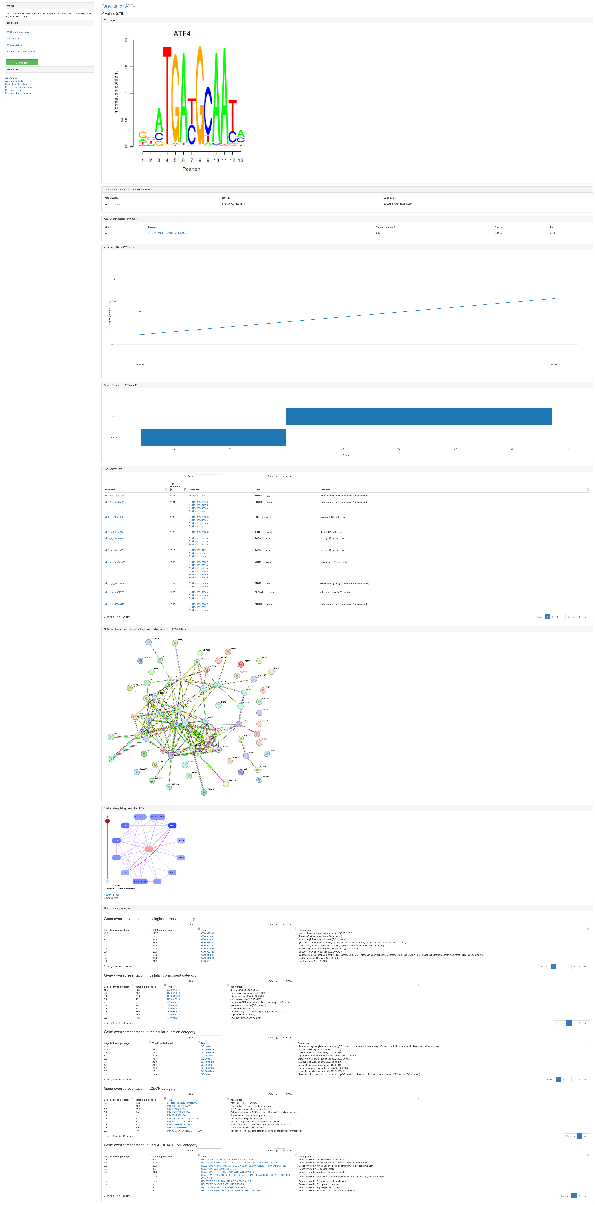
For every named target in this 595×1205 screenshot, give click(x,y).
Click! (552, 232)
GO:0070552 (173, 989)
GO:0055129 (207, 945)
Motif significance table (18, 31)
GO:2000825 (207, 948)
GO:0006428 (207, 951)
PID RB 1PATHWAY (176, 1115)
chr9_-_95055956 (114, 516)
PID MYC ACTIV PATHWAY (180, 1121)
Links (116, 204)
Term (203, 930)
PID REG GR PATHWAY (178, 1105)
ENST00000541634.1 (199, 550)
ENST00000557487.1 (199, 604)
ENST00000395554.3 (199, 526)
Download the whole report (18, 93)
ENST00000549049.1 (199, 592)
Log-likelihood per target (117, 930)
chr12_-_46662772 (114, 592)
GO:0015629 (173, 999)
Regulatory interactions (16, 83)
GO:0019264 (207, 933)
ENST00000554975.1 (199, 505)
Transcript (193, 489)
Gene (257, 489)
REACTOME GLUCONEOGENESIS (218, 1168)
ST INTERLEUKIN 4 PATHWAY (182, 1102)
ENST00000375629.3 (199, 516)
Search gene (22, 62)
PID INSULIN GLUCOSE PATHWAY (184, 1118)
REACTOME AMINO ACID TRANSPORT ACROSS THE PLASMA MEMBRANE (239, 1162)
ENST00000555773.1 (199, 501)
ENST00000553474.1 (199, 495)
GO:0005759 (173, 995)
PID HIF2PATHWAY (176, 1109)
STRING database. (176, 629)
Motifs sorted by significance (19, 87)
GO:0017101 (173, 1002)
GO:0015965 (207, 954)
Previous (539, 616)
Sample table (13, 38)
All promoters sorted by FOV (21, 51)
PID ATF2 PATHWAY (177, 1127)
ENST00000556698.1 (199, 571)
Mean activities (14, 44)
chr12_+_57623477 (114, 604)
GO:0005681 (173, 1005)
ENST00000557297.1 (199, 562)
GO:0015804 (207, 957)
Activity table (11, 77)
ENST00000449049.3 (199, 508)
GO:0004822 (207, 1061)
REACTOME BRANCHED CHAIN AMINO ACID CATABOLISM (231, 1190)
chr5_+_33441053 (114, 550)
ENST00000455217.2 (199, 553)
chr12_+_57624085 (114, 495)
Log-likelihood (175, 485)
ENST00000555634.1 (199, 607)
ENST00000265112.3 (199, 544)
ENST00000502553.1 (199, 538)
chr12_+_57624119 (114, 501)
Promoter (110, 489)
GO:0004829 (207, 1049)
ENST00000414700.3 (199, 583)
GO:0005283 (207, 1067)
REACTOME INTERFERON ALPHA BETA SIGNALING (227, 1171)
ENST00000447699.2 (199, 520)
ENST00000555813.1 (199, 565)
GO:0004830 (207, 1052)
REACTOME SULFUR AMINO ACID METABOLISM (226, 1181)
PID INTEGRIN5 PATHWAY (180, 1124)
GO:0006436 (207, 939)
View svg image (111, 894)
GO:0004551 (207, 1064)
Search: (191, 476)
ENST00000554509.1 (199, 574)
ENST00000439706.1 (199, 595)
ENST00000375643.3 (199, 523)
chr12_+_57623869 (114, 583)
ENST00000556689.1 (199, 610)
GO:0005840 (173, 1008)
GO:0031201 (173, 1017)
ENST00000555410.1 (199, 577)
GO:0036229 (207, 942)
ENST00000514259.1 (199, 541)
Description (305, 930)
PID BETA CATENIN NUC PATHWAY (185, 1130)
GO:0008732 (207, 1046)
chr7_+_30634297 (114, 532)
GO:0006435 (207, 936)
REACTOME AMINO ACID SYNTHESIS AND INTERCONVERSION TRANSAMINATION (243, 1165)
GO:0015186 (207, 1055)
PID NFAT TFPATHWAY (178, 1112)
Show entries (280, 476)
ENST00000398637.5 (199, 598)
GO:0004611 (207, 1074)
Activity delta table (14, 80)
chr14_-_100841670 (115, 562)
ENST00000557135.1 (199, 568)
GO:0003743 (207, 1071)
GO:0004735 (207, 1058)
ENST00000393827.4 (199, 511)
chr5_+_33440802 (114, 538)
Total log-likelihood (163, 930)
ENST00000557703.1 (199, 586)
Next (586, 616)
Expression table (13, 90)
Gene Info (325, 489)
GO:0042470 (173, 1011)
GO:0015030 (173, 1014)
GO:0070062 (173, 992)
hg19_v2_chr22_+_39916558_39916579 (168, 232)
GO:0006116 (207, 960)
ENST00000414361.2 (199, 556)
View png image (112, 897)
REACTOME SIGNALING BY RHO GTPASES (223, 1187)
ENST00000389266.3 (199, 532)
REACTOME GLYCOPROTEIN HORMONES (222, 1184)
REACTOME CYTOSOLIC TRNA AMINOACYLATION (227, 1159)
